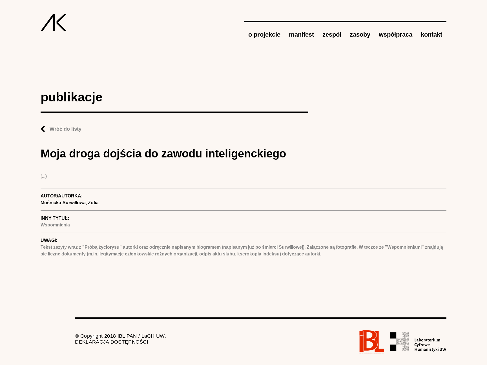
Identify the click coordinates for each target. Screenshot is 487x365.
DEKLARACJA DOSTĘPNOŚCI (111, 342)
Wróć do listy (65, 129)
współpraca (395, 34)
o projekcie (264, 34)
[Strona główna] (54, 22)
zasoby (360, 34)
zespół (331, 34)
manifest (301, 34)
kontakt (431, 34)
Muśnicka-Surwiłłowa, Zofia (70, 202)
